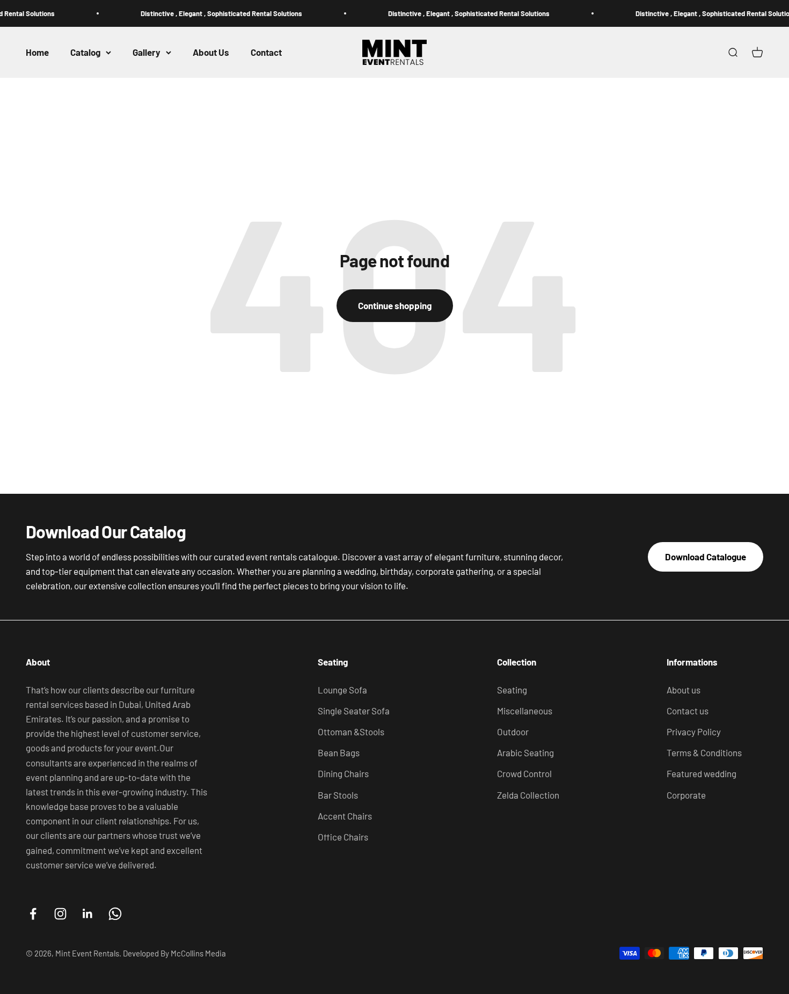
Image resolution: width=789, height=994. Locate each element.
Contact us (687, 710)
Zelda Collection (528, 795)
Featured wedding (701, 773)
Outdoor (513, 731)
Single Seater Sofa (354, 710)
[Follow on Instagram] (60, 914)
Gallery (146, 52)
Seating (512, 689)
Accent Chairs (345, 815)
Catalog (85, 52)
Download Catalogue (705, 556)
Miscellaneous (524, 710)
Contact (266, 52)
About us (683, 689)
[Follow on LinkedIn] (88, 914)
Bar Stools (338, 795)
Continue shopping (395, 305)
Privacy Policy (694, 731)
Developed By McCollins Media (174, 953)
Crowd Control (524, 773)
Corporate (686, 795)
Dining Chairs (343, 773)
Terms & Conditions (704, 752)
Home (37, 52)
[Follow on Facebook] (33, 914)
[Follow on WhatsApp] (115, 914)
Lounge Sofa (342, 689)
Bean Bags (339, 752)
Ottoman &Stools (351, 731)
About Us (211, 52)
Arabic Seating (525, 752)
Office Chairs (343, 836)
